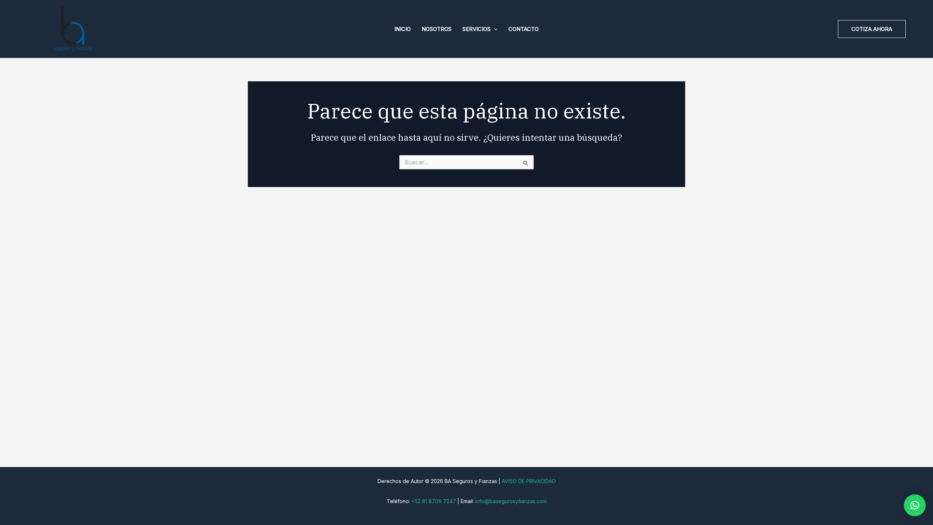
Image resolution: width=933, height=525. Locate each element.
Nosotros (437, 29)
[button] (494, 29)
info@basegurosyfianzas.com (511, 501)
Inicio (402, 29)
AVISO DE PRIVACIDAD (529, 481)
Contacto (523, 29)
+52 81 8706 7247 (433, 501)
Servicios (476, 29)
